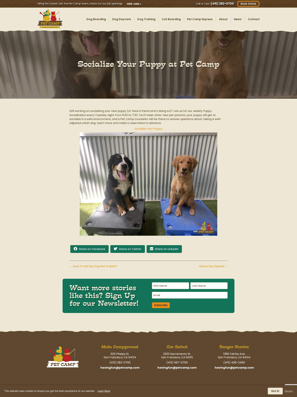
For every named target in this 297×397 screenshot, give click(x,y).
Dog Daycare (121, 19)
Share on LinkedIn (166, 249)
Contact (254, 19)
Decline (289, 391)
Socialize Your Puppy (148, 129)
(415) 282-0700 (222, 4)
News (237, 19)
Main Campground (119, 346)
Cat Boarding (171, 19)
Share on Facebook (92, 249)
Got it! (275, 391)
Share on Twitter (130, 249)
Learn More (103, 390)
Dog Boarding (96, 19)
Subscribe (161, 305)
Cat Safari (177, 346)
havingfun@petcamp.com (120, 368)
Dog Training (146, 19)
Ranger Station (234, 346)
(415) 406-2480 (234, 362)
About (223, 19)
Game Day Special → (213, 266)
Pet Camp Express (200, 19)
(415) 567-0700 (177, 362)
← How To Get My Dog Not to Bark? (93, 266)
